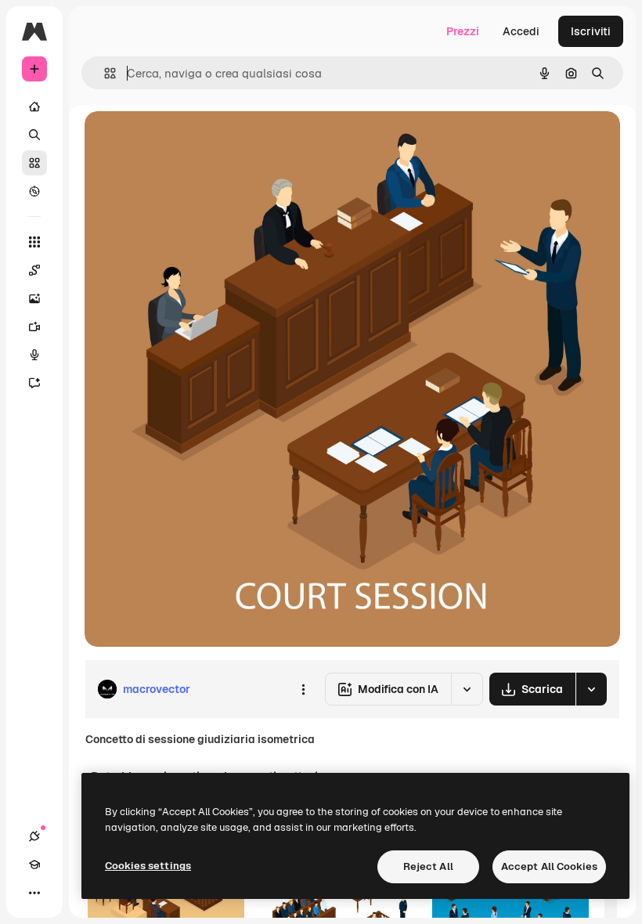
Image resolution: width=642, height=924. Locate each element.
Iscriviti (591, 31)
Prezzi (462, 31)
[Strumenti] (34, 241)
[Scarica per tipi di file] (591, 689)
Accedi (521, 31)
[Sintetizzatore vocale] (34, 354)
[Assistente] (34, 382)
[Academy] (34, 864)
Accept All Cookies (549, 866)
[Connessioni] (34, 836)
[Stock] (34, 162)
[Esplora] (34, 191)
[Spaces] (34, 270)
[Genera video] (34, 326)
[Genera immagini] (34, 298)
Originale (188, 140)
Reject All (428, 866)
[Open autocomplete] (103, 73)
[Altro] (34, 892)
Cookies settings (148, 865)
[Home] (34, 106)
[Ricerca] (34, 134)
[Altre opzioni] (303, 689)
